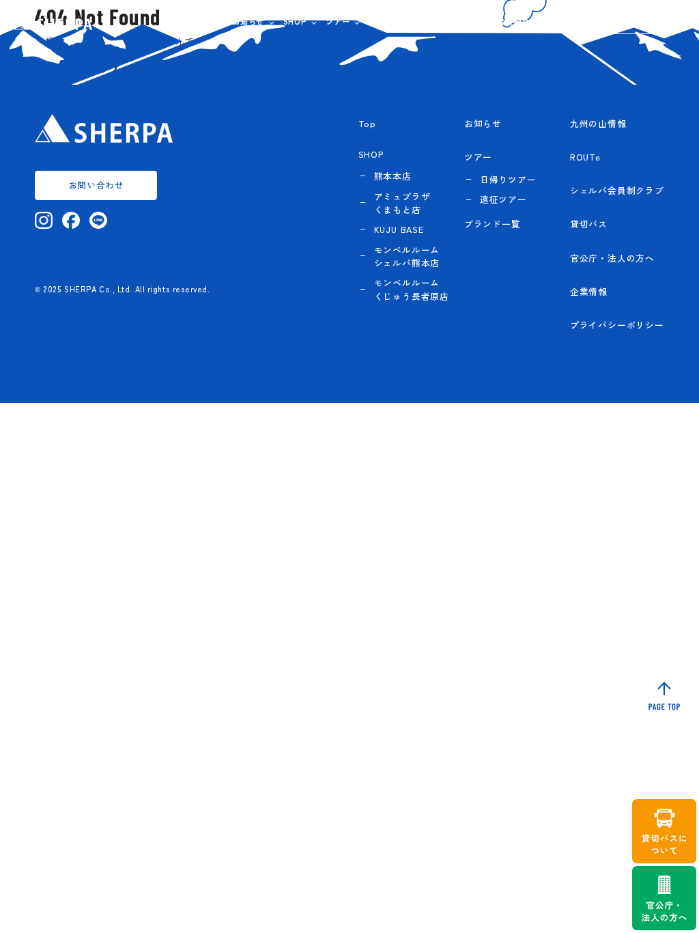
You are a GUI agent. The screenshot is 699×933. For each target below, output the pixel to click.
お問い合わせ (643, 21)
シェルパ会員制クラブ (505, 21)
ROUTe (441, 21)
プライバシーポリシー (617, 324)
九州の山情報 (393, 21)
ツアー (338, 21)
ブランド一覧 (492, 223)
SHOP (295, 21)
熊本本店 (393, 175)
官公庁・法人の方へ (612, 257)
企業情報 (571, 21)
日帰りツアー (508, 179)
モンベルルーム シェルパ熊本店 (407, 256)
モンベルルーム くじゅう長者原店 (411, 289)
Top (367, 123)
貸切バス (589, 223)
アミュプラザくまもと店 (402, 203)
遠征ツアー (503, 199)
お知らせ (248, 21)
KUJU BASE (399, 229)
